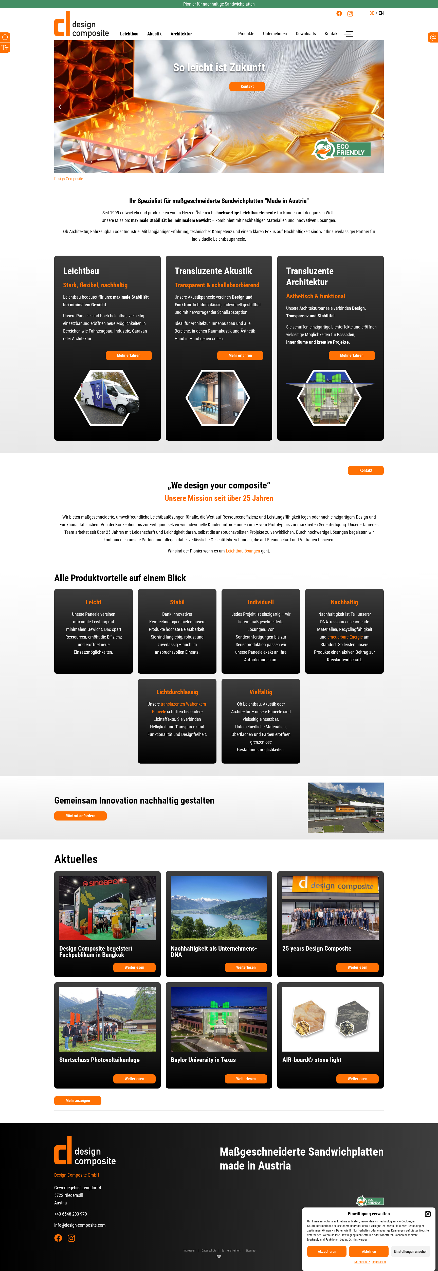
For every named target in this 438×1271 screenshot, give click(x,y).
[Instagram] (350, 14)
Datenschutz (362, 1262)
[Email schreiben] (433, 37)
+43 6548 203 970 (70, 1214)
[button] (427, 1213)
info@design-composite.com (80, 1225)
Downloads (306, 33)
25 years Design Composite (316, 948)
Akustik (154, 34)
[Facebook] (339, 13)
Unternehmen (275, 33)
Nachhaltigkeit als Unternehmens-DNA (214, 951)
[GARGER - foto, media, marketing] (219, 1256)
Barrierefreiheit (231, 1250)
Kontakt (332, 33)
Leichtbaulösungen (243, 551)
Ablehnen (369, 1251)
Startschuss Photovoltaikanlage (99, 1059)
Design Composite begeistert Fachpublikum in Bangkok (96, 951)
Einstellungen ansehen (410, 1251)
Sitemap (251, 1250)
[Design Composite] (81, 24)
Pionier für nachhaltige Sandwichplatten (219, 4)
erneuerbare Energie (345, 637)
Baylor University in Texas (203, 1059)
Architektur (181, 34)
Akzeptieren (327, 1251)
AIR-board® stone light (311, 1059)
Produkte (246, 33)
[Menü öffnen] (348, 34)
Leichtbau (129, 34)
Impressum (379, 1262)
